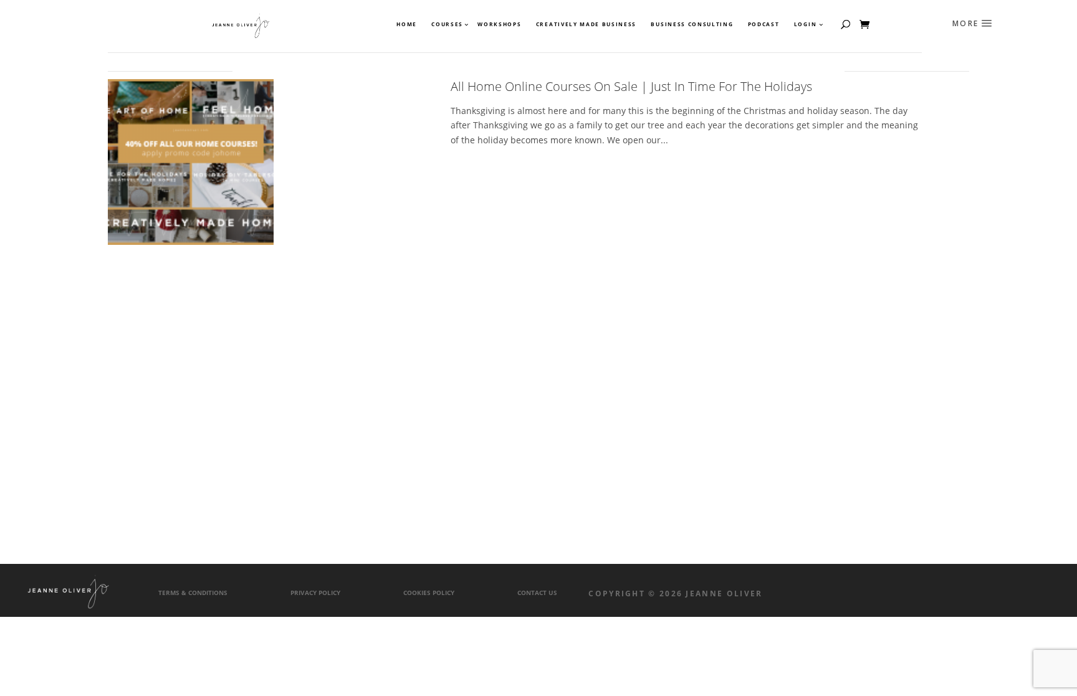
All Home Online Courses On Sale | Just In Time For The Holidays (631, 86)
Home (406, 24)
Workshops (499, 24)
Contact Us (537, 593)
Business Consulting (692, 24)
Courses (446, 24)
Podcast (764, 24)
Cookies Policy (428, 593)
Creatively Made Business (586, 24)
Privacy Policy (315, 593)
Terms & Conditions (192, 593)
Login (805, 24)
